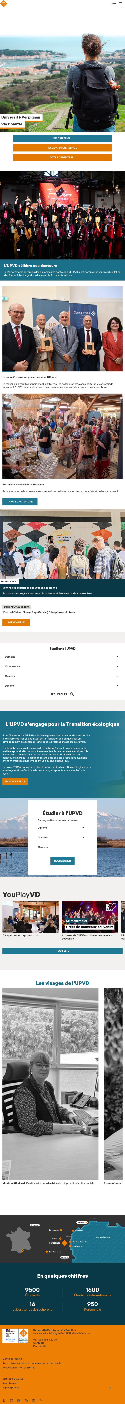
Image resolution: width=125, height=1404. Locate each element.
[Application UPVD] (4, 1401)
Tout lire (62, 950)
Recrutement (10, 1383)
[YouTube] (33, 1401)
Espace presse (10, 1387)
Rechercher (62, 860)
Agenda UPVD (16, 622)
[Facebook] (26, 1401)
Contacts (38, 1342)
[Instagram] (11, 1401)
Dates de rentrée (61, 157)
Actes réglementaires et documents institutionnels (31, 1363)
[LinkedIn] (19, 1401)
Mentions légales (12, 1358)
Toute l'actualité (20, 501)
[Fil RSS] (41, 1401)
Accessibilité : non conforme (18, 1367)
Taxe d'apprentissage (61, 147)
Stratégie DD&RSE (12, 1378)
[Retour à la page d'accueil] (3, 3)
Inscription (61, 138)
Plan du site (39, 1346)
